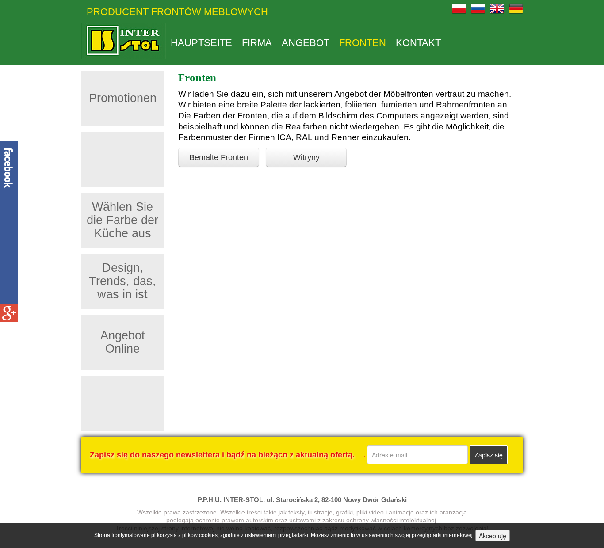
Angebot (305, 43)
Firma (257, 43)
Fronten (362, 43)
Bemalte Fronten (218, 157)
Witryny (306, 157)
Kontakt (418, 43)
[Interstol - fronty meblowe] (123, 41)
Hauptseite (201, 43)
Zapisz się (488, 454)
